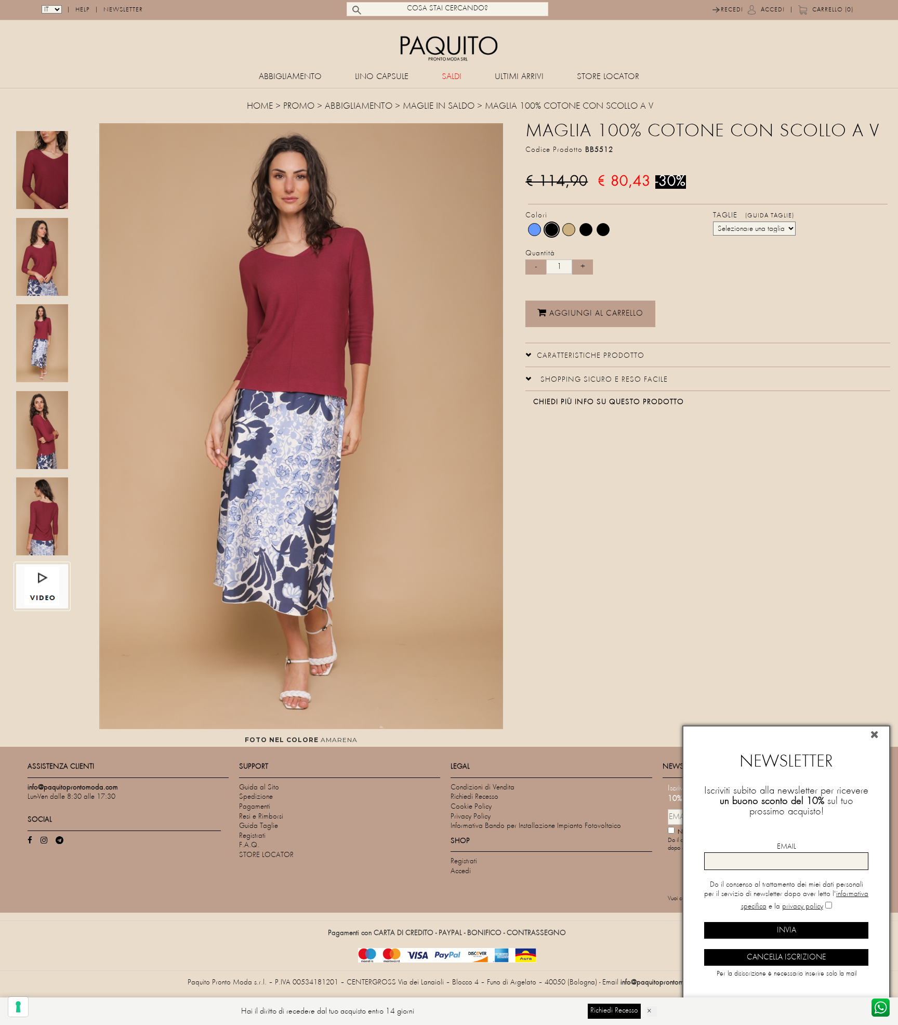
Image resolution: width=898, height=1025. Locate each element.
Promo (298, 106)
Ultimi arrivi (519, 77)
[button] (584, 354)
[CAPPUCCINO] (585, 229)
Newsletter (123, 10)
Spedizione (256, 797)
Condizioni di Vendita (482, 787)
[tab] (707, 354)
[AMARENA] (551, 229)
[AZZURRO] (534, 229)
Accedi (773, 10)
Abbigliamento (290, 77)
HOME (261, 106)
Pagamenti (254, 806)
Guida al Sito (259, 787)
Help (82, 10)
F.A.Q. (249, 845)
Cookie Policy (471, 806)
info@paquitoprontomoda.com (665, 982)
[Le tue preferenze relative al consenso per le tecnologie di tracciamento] (18, 1007)
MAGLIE (418, 106)
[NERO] (603, 229)
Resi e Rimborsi (261, 816)
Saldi (451, 77)
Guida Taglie (258, 826)
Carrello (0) (832, 10)
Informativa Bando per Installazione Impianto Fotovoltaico (536, 826)
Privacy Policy (471, 816)
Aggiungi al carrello (595, 313)
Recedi (732, 10)
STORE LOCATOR (608, 77)
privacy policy (802, 906)
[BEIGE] (568, 229)
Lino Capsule (381, 77)
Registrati (252, 836)
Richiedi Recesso (474, 797)
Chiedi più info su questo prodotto (608, 402)
